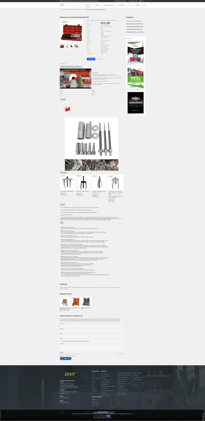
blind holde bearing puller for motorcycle (90, 287)
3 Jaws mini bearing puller (82, 191)
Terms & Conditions (73, 355)
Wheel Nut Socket (137, 379)
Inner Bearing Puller (106, 380)
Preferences (105, 417)
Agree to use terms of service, (68, 355)
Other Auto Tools (105, 395)
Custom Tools (95, 403)
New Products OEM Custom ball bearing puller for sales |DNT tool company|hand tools (65, 309)
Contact (137, 5)
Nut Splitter (104, 393)
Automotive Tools (131, 64)
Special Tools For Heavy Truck (134, 89)
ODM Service (95, 401)
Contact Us (94, 390)
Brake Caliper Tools (122, 379)
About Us (94, 388)
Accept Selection (102, 415)
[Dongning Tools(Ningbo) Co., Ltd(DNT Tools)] (62, 5)
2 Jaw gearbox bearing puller (67, 191)
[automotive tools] (136, 52)
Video (93, 386)
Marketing (110, 417)
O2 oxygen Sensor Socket (139, 377)
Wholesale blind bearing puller (77, 287)
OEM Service (95, 399)
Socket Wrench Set (137, 373)
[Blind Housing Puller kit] (75, 302)
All (63, 9)
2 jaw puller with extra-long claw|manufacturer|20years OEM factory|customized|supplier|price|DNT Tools (115, 194)
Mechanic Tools (130, 114)
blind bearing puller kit (64, 288)
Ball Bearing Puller (105, 382)
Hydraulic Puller (105, 384)
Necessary (96, 417)
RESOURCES (121, 5)
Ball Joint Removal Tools (123, 377)
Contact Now (91, 59)
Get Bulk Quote (134, 1)
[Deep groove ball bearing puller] (86, 302)
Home (61, 9)
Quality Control (95, 406)
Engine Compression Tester (124, 383)
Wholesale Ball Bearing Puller (80, 9)
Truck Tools (104, 388)
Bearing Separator (105, 376)
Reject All (96, 415)
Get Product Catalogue (120, 1)
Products (87, 5)
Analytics (100, 417)
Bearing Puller (104, 374)
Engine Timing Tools (122, 394)
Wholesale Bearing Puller (69, 9)
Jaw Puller (103, 378)
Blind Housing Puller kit (74, 307)
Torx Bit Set (135, 375)
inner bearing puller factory (115, 287)
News (93, 384)
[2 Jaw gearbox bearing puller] (67, 182)
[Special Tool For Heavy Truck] (136, 77)
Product (94, 376)
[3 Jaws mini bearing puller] (83, 182)
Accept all (108, 415)
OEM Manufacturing (108, 5)
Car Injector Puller (122, 385)
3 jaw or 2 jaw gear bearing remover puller (98, 192)
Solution (94, 382)
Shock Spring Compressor (124, 375)
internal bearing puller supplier (104, 287)
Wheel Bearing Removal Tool (124, 373)
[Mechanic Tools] (136, 102)
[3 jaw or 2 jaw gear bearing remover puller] (99, 182)
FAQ (130, 5)
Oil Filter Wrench (122, 381)
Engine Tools (121, 388)
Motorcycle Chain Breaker (107, 390)
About (96, 5)
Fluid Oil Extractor (122, 392)
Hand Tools (135, 371)
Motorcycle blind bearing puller (65, 287)
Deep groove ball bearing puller (85, 308)
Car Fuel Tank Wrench (123, 390)
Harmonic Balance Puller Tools (108, 386)
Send (65, 358)
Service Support (96, 378)
